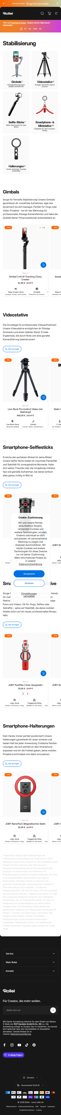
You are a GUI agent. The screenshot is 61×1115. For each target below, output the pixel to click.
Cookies (39, 1110)
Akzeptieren (29, 574)
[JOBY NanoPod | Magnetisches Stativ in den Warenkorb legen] (43, 812)
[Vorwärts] (57, 3)
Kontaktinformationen (26, 1110)
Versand (43, 1106)
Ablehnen (29, 583)
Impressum (51, 1106)
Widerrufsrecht (11, 1106)
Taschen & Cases (18, 23)
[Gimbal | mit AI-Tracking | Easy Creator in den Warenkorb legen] (43, 265)
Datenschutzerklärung (30, 564)
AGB (36, 1106)
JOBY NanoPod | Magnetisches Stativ (25, 823)
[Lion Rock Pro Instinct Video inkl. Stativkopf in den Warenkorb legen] (43, 397)
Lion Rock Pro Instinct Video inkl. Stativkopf (25, 410)
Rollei (25, 273)
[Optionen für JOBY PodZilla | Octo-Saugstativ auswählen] (43, 673)
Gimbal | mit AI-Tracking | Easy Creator (25, 278)
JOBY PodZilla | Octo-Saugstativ (25, 685)
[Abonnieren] (53, 1010)
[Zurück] (4, 3)
